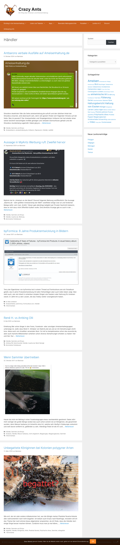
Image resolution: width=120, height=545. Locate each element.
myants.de (14, 217)
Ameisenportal (102, 81)
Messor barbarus (23, 433)
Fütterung (106, 97)
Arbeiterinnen (91, 84)
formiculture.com (28, 303)
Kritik (26, 530)
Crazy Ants (29, 9)
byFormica (19, 303)
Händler (45, 130)
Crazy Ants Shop (106, 89)
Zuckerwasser (106, 122)
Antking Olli (9, 343)
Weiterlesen (46, 123)
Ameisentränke (10, 303)
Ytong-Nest (98, 122)
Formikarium (91, 98)
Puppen (90, 117)
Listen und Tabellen (36, 23)
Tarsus (90, 152)
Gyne (110, 100)
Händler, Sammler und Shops (15, 128)
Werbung (21, 217)
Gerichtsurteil (18, 343)
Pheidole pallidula (101, 112)
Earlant (112, 91)
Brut (96, 84)
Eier (89, 94)
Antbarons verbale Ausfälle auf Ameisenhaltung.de (36, 53)
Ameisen (8, 433)
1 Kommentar (10, 532)
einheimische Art (99, 94)
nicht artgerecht (34, 433)
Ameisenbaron (10, 130)
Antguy (109, 81)
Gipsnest (105, 100)
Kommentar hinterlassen (13, 219)
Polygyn (91, 139)
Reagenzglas (44, 433)
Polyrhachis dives (45, 530)
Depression (38, 130)
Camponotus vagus (94, 89)
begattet (8, 530)
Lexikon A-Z (96, 23)
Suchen (90, 39)
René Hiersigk (40, 343)
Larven (90, 109)
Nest (89, 112)
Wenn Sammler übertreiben (21, 357)
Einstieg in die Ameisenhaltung (14, 23)
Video (92, 122)
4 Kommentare (10, 306)
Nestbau (93, 112)
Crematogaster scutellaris (95, 91)
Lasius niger (98, 110)
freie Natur (98, 98)
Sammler (63, 433)
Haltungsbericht (96, 103)
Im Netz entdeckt (11, 301)
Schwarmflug (102, 119)
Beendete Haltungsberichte (67, 23)
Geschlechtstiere (97, 100)
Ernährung (111, 94)
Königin (103, 107)
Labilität (50, 130)
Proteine (111, 114)
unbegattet (61, 530)
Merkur (113, 109)
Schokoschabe (93, 119)
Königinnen (20, 530)
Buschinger (102, 84)
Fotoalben (83, 23)
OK (93, 541)
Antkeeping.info (9, 29)
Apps (50, 23)
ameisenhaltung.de (22, 130)
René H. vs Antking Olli (18, 317)
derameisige (107, 91)
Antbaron (31, 130)
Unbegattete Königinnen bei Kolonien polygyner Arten (39, 447)
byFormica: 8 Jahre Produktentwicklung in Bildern (36, 231)
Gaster (90, 149)
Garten (90, 100)
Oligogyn (91, 143)
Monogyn (91, 146)
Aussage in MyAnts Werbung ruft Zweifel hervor (35, 142)
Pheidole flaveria (34, 530)
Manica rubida (107, 109)
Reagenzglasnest (54, 433)
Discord (106, 23)
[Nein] (118, 541)
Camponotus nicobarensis (101, 87)
